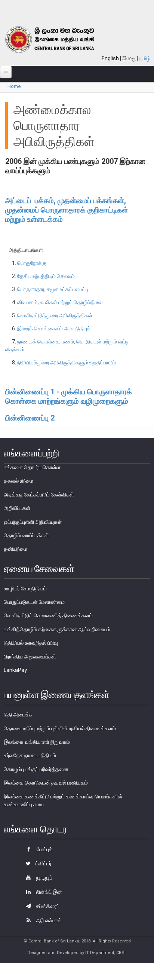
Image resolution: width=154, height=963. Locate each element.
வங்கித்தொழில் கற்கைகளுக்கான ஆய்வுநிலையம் (57, 629)
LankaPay (15, 670)
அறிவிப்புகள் (17, 508)
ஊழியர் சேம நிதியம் (25, 588)
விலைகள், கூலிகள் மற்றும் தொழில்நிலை (59, 302)
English (110, 58)
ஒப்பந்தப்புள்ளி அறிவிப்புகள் (33, 522)
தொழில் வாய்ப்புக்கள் (26, 535)
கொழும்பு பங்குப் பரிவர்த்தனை (36, 769)
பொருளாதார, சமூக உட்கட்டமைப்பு (52, 289)
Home (14, 86)
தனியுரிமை (15, 549)
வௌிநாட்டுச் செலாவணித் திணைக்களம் (48, 615)
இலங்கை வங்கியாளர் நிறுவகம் (37, 742)
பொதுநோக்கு (31, 263)
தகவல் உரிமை (18, 481)
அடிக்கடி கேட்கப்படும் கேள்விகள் (39, 495)
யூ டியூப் (43, 878)
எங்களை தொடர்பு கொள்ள (32, 467)
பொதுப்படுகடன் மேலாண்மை (34, 602)
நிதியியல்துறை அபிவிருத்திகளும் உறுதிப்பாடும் (66, 363)
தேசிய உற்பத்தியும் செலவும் (46, 276)
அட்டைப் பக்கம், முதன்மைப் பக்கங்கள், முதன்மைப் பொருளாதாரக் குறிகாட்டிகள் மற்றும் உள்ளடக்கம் (66, 210)
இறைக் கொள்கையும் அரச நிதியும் (53, 328)
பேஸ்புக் (44, 849)
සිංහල (129, 58)
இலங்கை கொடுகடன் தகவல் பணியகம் (46, 783)
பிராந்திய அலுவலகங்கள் (30, 657)
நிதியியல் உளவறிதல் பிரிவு (31, 643)
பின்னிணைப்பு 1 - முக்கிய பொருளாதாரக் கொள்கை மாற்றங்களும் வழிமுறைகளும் (68, 396)
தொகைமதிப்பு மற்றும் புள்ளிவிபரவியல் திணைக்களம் (60, 728)
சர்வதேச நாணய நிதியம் (30, 755)
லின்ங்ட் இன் (48, 892)
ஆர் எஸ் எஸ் (48, 920)
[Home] (58, 39)
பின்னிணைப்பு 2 (30, 417)
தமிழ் (144, 58)
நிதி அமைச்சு (18, 715)
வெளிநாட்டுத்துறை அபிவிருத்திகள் (54, 315)
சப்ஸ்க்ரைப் (47, 906)
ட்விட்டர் (43, 863)
